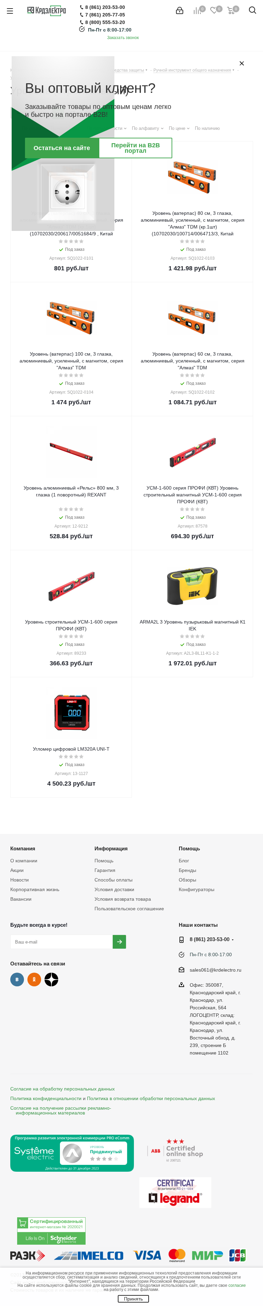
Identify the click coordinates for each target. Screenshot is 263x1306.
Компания (22, 848)
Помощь (104, 860)
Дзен (51, 979)
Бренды (187, 870)
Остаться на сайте (62, 148)
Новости (19, 880)
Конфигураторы (196, 889)
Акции (17, 870)
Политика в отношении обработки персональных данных (151, 1098)
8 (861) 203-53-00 (209, 939)
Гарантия (105, 870)
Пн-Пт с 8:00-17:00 (110, 30)
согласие (237, 1285)
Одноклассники (34, 979)
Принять (133, 1299)
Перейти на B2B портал (135, 148)
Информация (111, 848)
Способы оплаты (114, 880)
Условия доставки (114, 889)
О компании (23, 860)
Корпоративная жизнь (34, 889)
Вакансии (21, 899)
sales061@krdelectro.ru (215, 970)
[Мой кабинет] (179, 10)
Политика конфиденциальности (46, 1098)
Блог (184, 860)
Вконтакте (17, 979)
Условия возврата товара (123, 899)
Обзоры (187, 880)
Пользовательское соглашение (129, 908)
